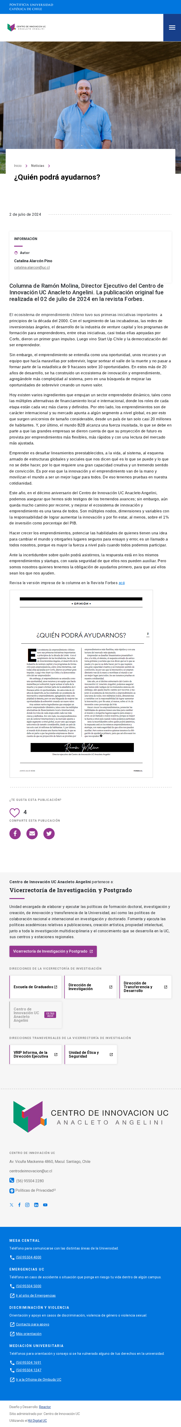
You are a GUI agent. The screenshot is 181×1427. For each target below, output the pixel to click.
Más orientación (29, 1334)
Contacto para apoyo (32, 1324)
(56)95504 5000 (28, 1286)
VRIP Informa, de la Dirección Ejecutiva (36, 1054)
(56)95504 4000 (28, 1257)
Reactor (45, 1407)
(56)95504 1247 (28, 1370)
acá (122, 583)
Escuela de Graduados (36, 987)
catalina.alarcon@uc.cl (32, 267)
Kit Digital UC (37, 1421)
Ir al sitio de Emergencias (36, 1295)
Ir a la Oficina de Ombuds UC (38, 1379)
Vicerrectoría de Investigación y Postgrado (53, 951)
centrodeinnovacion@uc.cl (30, 1171)
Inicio (18, 166)
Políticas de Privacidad (31, 1190)
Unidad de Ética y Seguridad (91, 1054)
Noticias (37, 166)
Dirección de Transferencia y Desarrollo (146, 987)
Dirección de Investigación (90, 987)
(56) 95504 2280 (29, 1181)
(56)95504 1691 (28, 1362)
